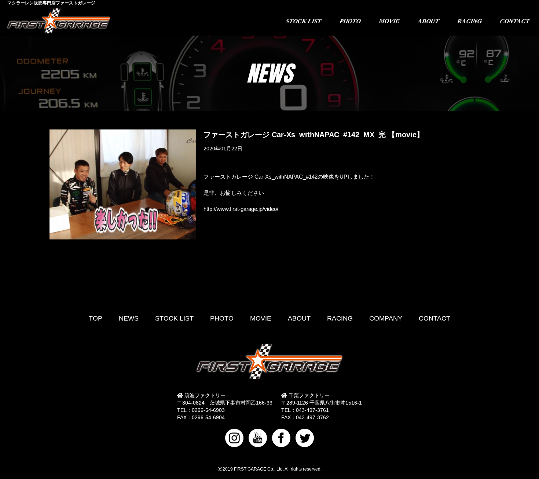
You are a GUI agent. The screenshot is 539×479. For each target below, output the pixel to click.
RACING (340, 318)
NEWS (129, 318)
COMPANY (385, 318)
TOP (95, 318)
